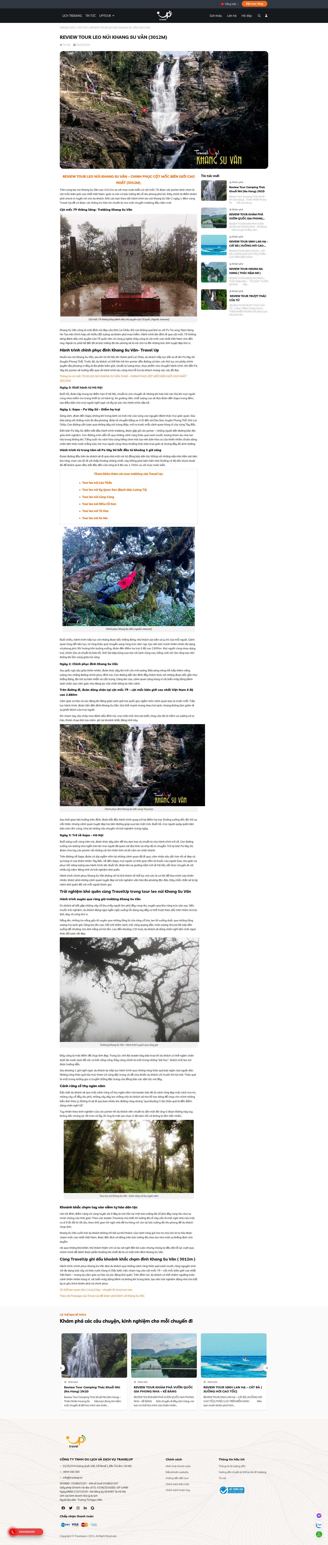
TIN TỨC (90, 15)
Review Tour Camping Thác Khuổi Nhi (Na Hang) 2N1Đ (247, 189)
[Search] (259, 15)
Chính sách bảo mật (177, 1484)
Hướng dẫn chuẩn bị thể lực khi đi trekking (242, 1472)
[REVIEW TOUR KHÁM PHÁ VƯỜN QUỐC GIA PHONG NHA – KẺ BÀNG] (214, 217)
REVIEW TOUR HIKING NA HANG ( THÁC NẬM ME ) (246, 271)
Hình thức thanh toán (178, 1466)
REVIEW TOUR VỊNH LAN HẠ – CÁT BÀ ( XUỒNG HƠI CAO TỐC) (248, 244)
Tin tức (83, 27)
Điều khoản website (177, 1472)
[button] (61, 1368)
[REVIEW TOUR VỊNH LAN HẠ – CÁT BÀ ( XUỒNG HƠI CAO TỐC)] (214, 244)
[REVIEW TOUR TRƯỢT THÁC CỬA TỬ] (214, 299)
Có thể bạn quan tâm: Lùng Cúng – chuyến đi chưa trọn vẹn (96, 1289)
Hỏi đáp (247, 15)
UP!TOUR (105, 15)
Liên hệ (231, 15)
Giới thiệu (216, 15)
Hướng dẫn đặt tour (177, 1478)
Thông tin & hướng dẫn (232, 1466)
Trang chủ (67, 27)
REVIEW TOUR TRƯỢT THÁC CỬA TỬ (247, 298)
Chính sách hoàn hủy (178, 1490)
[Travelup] (164, 15)
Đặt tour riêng (254, 3)
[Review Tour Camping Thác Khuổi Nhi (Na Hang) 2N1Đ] (214, 190)
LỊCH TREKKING (72, 15)
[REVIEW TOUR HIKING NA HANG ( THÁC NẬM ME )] (214, 272)
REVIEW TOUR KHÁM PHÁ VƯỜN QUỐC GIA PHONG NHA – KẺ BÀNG (246, 216)
